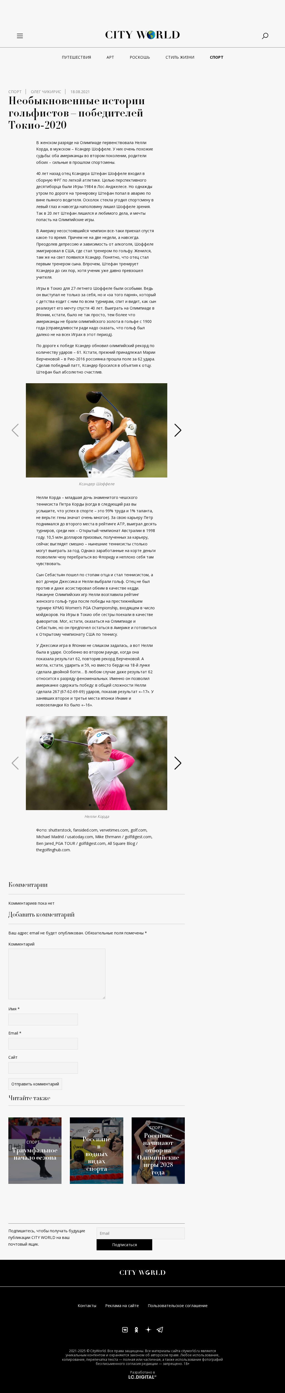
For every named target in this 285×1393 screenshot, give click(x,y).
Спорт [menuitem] (216, 57)
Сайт (13, 1057)
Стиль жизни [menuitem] (180, 57)
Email (14, 1033)
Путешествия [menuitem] (76, 57)
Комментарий (21, 944)
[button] (90, 472)
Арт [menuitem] (110, 57)
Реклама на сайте (122, 1305)
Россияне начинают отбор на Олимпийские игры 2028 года (158, 1154)
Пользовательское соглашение (178, 1305)
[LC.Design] (142, 1376)
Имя (14, 1008)
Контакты (87, 1305)
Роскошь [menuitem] (140, 57)
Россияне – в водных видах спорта (96, 1153)
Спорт (15, 91)
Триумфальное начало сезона (35, 1154)
